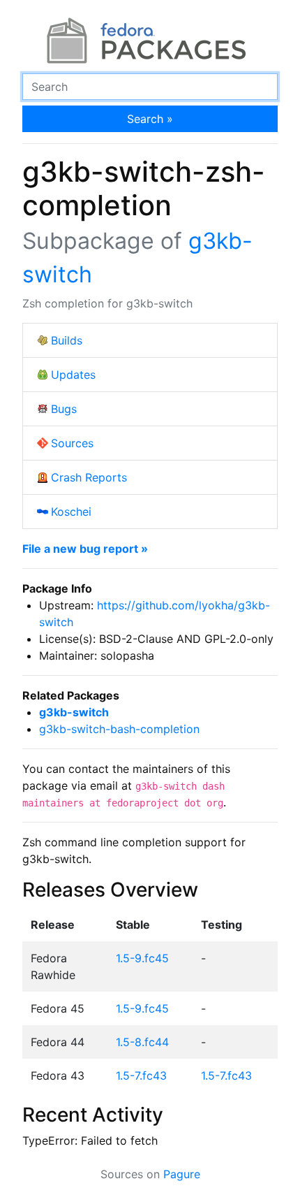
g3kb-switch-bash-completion (119, 729)
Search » (150, 119)
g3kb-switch (74, 712)
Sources (72, 443)
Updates (73, 375)
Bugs (64, 409)
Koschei (71, 512)
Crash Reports (89, 477)
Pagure (181, 1174)
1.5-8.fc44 (142, 1042)
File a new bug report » (85, 549)
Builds (66, 340)
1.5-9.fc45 (142, 958)
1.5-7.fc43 (141, 1075)
